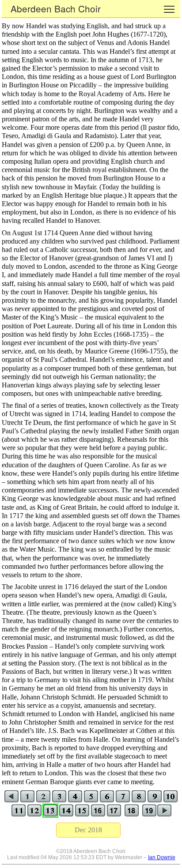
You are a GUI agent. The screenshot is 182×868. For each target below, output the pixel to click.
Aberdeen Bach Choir (56, 8)
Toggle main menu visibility (169, 8)
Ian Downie (161, 857)
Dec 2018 (88, 830)
